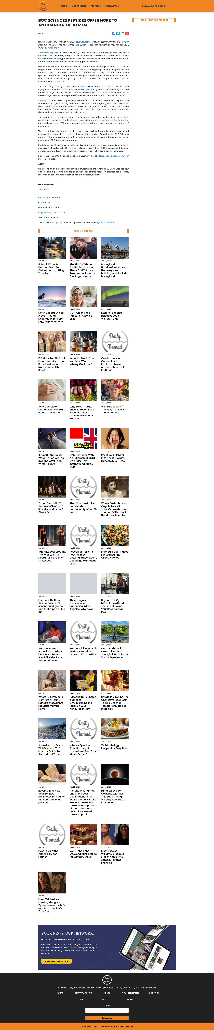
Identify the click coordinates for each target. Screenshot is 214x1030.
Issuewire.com (82, 41)
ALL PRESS (96, 6)
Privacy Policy (83, 992)
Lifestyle (107, 999)
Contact (154, 992)
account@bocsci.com (49, 197)
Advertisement (130, 992)
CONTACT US (112, 6)
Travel (130, 999)
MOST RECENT (79, 6)
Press (107, 992)
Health (83, 999)
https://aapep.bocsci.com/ (51, 212)
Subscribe (107, 1018)
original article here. (105, 222)
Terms (59, 992)
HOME (64, 6)
